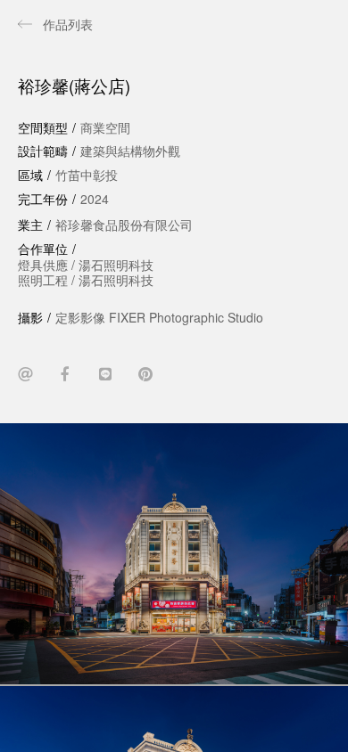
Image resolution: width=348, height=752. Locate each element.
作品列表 (68, 24)
